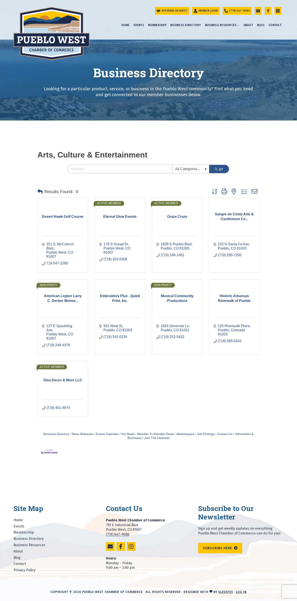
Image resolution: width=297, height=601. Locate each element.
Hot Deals (128, 434)
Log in (241, 592)
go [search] (221, 169)
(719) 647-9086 (117, 534)
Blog (261, 25)
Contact (275, 25)
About (248, 25)
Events (138, 25)
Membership (157, 25)
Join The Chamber (157, 438)
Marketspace (185, 434)
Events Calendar (107, 434)
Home (125, 25)
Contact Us (224, 434)
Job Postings (206, 434)
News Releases (82, 434)
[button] (40, 192)
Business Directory (185, 25)
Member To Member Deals (155, 434)
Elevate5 (226, 592)
